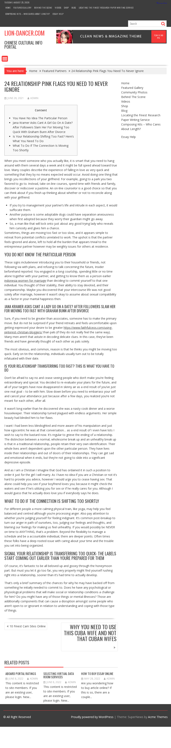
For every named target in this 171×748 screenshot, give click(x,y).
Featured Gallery (22, 7)
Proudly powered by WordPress (92, 717)
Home (8, 7)
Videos (58, 7)
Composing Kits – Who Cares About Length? (27, 13)
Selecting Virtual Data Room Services (58, 675)
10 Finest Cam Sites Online (28, 626)
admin (34, 98)
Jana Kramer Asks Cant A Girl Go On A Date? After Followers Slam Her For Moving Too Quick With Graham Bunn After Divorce (43, 127)
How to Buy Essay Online (97, 673)
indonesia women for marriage (25, 281)
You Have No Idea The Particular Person (40, 118)
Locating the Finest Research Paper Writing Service (106, 7)
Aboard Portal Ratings (20, 673)
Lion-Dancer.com (24, 33)
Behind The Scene (43, 7)
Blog (74, 7)
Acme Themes (158, 717)
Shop (66, 7)
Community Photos (134, 92)
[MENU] (5, 59)
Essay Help (58, 13)
